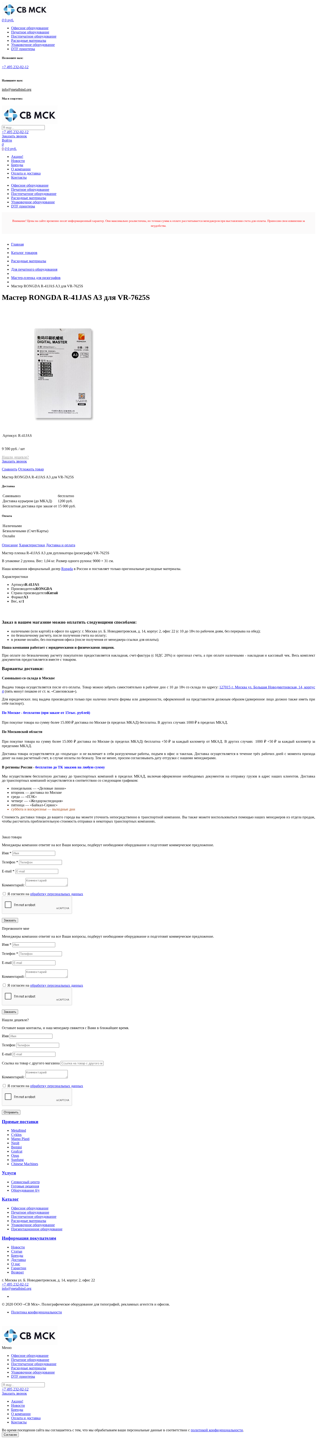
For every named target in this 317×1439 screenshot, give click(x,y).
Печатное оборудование (30, 32)
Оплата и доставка (26, 173)
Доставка (18, 1260)
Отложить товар (31, 469)
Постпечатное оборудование (33, 36)
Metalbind (18, 1130)
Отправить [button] (11, 1112)
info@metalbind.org (16, 89)
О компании (21, 169)
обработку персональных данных (56, 894)
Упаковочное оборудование (33, 45)
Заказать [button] (10, 920)
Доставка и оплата (60, 545)
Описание (10, 545)
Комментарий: (13, 885)
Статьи (16, 1251)
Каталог (10, 1199)
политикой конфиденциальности (217, 1430)
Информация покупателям (29, 1238)
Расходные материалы (28, 40)
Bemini (16, 1147)
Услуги (9, 1172)
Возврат (17, 1272)
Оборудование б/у (25, 1190)
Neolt (15, 1143)
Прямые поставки (20, 1121)
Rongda (67, 569)
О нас (15, 1264)
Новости (18, 161)
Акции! (17, 157)
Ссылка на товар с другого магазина (31, 1063)
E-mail (8, 871)
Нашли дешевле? (15, 457)
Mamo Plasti (20, 1139)
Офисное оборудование (30, 28)
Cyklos (16, 1135)
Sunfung (17, 1160)
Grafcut (16, 1151)
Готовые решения (25, 1186)
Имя (6, 853)
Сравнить (9, 469)
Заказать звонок (14, 136)
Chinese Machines (24, 1164)
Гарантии (18, 1268)
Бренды (17, 165)
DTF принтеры (23, 49)
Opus (15, 1155)
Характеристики (32, 545)
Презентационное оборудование (36, 1229)
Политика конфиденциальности (36, 1312)
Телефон (10, 862)
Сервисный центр (25, 1182)
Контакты (19, 177)
